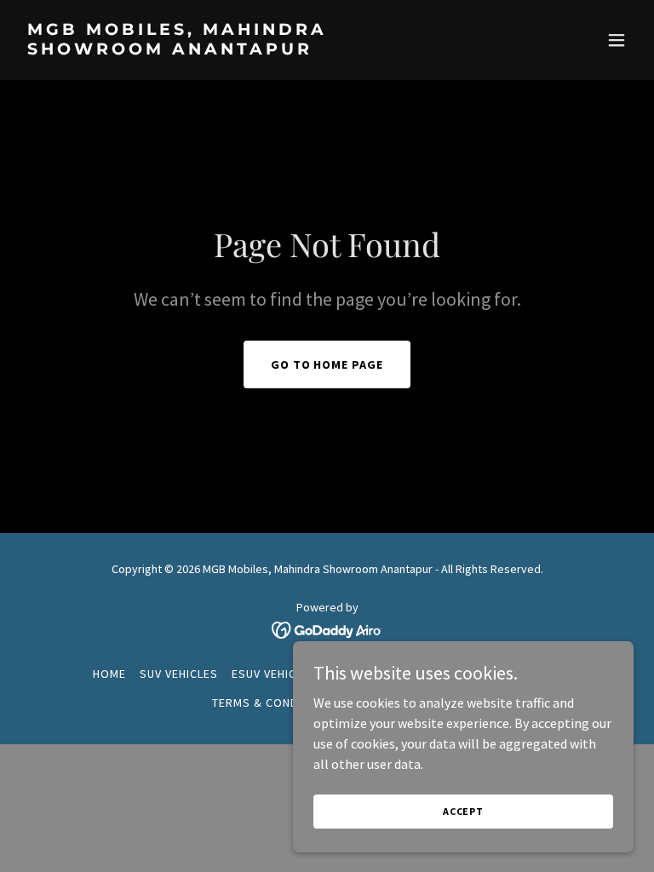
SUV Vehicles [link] (179, 673)
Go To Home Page (327, 364)
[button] (617, 40)
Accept (463, 811)
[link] (235, 49)
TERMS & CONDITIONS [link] (274, 702)
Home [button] (109, 673)
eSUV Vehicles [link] (274, 673)
